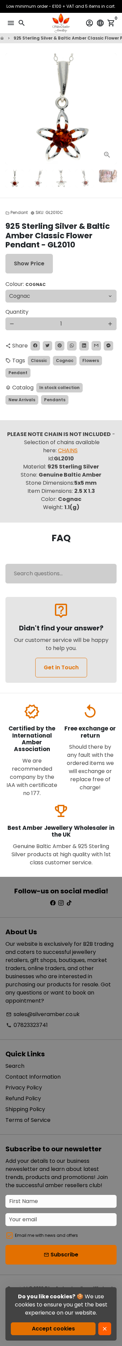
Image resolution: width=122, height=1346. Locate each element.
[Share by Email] (96, 346)
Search (14, 1066)
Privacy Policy (23, 1087)
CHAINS (68, 450)
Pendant (16, 212)
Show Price (29, 263)
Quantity (16, 312)
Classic (39, 360)
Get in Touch (61, 667)
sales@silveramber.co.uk (43, 1014)
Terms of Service (27, 1120)
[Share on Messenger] (108, 346)
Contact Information (33, 1077)
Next (110, 108)
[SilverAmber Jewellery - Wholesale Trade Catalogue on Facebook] (53, 903)
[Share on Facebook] (35, 346)
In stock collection (59, 387)
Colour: (25, 284)
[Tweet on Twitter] (47, 346)
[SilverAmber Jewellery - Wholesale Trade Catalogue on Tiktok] (69, 903)
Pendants (54, 400)
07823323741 (27, 1025)
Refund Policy (23, 1098)
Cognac (65, 360)
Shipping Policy (25, 1109)
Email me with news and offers (46, 1235)
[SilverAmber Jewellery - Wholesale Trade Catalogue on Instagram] (61, 903)
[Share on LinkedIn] (84, 346)
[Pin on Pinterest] (59, 346)
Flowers (90, 360)
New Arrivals (21, 400)
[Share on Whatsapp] (72, 346)
